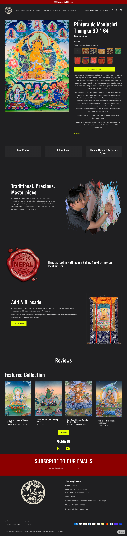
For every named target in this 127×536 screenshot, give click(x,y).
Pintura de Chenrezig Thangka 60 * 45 (18, 421)
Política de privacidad (48, 531)
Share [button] (78, 133)
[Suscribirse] (78, 468)
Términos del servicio (61, 531)
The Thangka (12, 531)
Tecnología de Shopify (22, 531)
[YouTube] (67, 448)
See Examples (19, 323)
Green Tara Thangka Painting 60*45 (47, 421)
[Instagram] (59, 448)
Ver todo (63, 432)
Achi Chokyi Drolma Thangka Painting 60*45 (77, 421)
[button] (27, 10)
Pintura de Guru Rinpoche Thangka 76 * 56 (107, 422)
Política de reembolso (35, 531)
